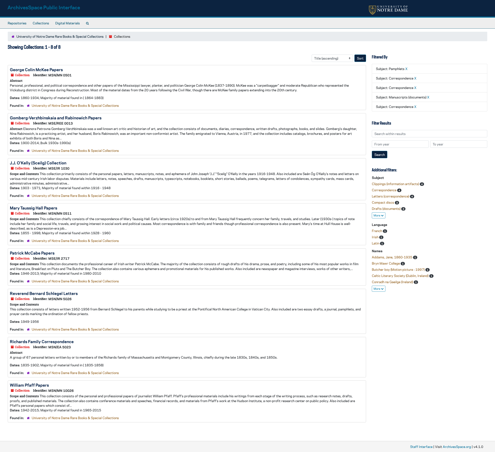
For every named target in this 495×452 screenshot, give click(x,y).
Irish (375, 237)
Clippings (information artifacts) (396, 184)
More (377, 215)
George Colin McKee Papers (36, 69)
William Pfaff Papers (29, 385)
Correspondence (384, 190)
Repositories (17, 23)
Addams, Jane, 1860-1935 (392, 257)
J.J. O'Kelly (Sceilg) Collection (38, 162)
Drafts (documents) (386, 208)
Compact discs (383, 202)
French (377, 231)
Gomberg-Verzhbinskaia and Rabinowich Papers (56, 117)
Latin (376, 243)
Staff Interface (421, 446)
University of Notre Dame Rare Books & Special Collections (60, 36)
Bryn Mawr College (386, 263)
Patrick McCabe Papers (32, 252)
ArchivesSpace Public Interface (44, 7)
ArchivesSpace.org (457, 446)
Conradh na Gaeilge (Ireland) (393, 282)
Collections (41, 23)
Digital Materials (67, 23)
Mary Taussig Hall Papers (33, 207)
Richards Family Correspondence (42, 341)
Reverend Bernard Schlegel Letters (44, 293)
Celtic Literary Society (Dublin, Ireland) (400, 275)
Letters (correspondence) (391, 196)
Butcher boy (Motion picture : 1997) (398, 269)
